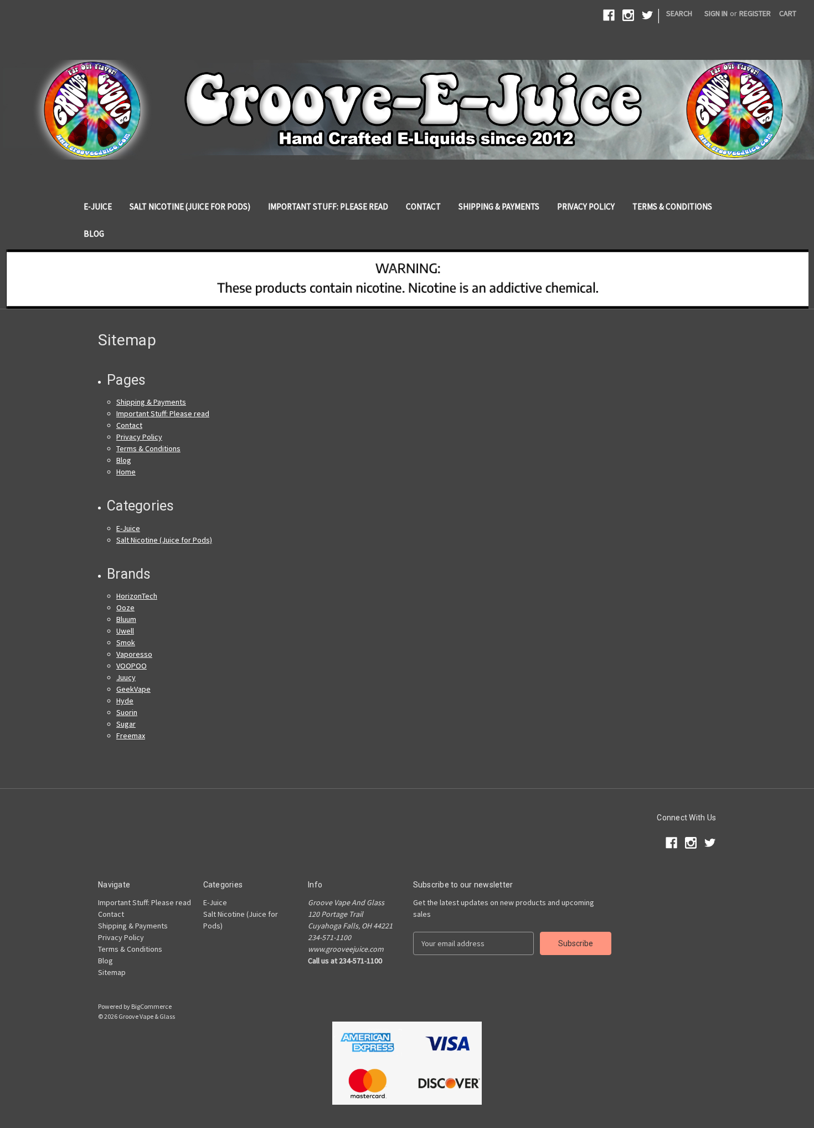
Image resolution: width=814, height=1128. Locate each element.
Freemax (130, 736)
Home (126, 472)
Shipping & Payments (498, 206)
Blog (94, 233)
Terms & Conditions (672, 206)
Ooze (125, 608)
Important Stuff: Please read (328, 206)
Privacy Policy (586, 206)
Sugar (126, 724)
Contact (423, 206)
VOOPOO (131, 666)
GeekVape (133, 689)
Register (755, 13)
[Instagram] (628, 15)
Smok (125, 642)
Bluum (126, 619)
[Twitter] (647, 15)
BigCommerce (151, 1006)
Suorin (126, 712)
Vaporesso (134, 654)
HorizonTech (136, 596)
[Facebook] (609, 15)
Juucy (126, 677)
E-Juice (98, 206)
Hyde (124, 701)
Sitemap (112, 972)
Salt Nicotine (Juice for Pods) (190, 206)
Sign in (716, 13)
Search (679, 13)
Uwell (125, 631)
